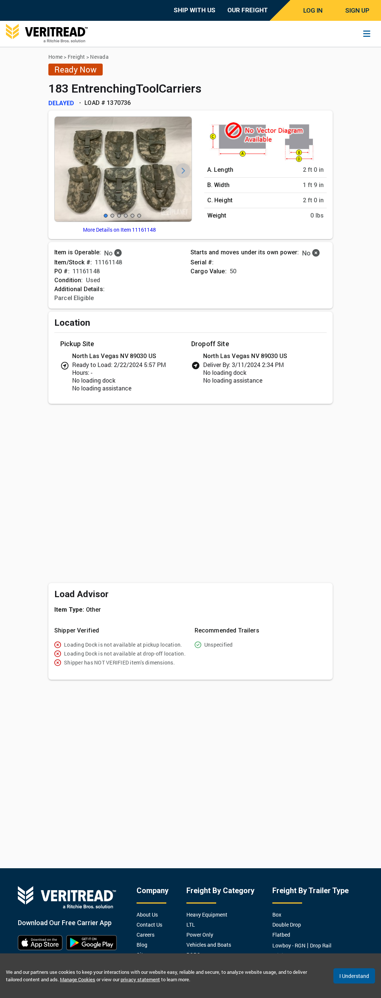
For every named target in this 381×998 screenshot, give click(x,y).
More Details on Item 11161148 (119, 229)
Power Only (199, 934)
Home (55, 56)
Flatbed (281, 934)
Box (276, 914)
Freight (76, 56)
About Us (147, 914)
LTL (190, 924)
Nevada (99, 56)
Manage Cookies (77, 979)
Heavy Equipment (206, 914)
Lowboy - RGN (288, 945)
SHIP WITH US (194, 10)
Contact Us (149, 924)
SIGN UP (357, 10)
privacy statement (140, 979)
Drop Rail (321, 945)
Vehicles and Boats (208, 944)
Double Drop (286, 924)
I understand (354, 975)
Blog (142, 944)
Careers (145, 934)
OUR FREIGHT (247, 10)
